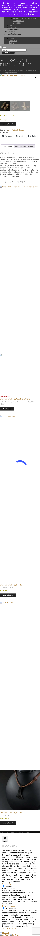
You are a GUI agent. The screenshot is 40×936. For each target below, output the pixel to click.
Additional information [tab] (24, 146)
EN (8, 933)
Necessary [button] (6, 884)
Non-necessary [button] (8, 906)
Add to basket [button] (8, 595)
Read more (7, 409)
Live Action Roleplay (16, 130)
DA (18, 935)
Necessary (9, 886)
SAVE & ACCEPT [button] (9, 928)
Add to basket (8, 124)
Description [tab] (7, 146)
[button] (36, 78)
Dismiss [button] (31, 14)
